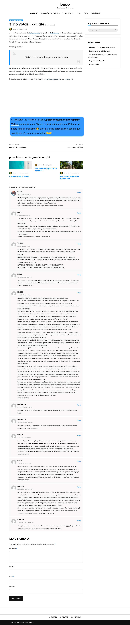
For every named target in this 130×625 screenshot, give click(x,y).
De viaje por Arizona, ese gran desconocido (102, 47)
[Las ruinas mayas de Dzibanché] (71, 168)
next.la (31, 622)
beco (79, 13)
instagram (33, 13)
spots (56, 79)
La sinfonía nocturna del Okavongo (99, 51)
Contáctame (95, 13)
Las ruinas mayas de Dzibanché (69, 177)
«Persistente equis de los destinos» (46, 169)
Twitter (15, 124)
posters (67, 79)
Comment (13, 548)
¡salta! (86, 13)
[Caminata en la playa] (20, 168)
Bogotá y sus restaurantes (97, 61)
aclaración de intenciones (50, 13)
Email (11, 576)
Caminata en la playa (19, 176)
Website (12, 587)
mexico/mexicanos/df (16, 20)
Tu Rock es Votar (34, 33)
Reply (79, 192)
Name (11, 566)
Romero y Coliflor (94, 64)
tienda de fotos (68, 13)
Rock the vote (54, 33)
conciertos (49, 79)
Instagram (72, 119)
